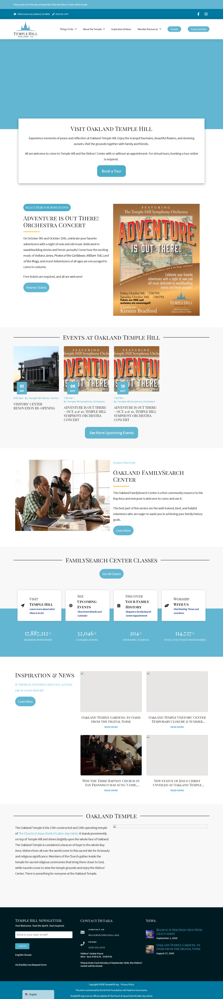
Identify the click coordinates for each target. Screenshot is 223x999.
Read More (111, 726)
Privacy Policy (127, 984)
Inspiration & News (121, 29)
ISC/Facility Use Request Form (31, 964)
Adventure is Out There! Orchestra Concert (61, 221)
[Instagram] (206, 14)
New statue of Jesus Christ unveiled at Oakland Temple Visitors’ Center (177, 785)
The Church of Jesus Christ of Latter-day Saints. (48, 833)
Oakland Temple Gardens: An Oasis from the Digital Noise (111, 719)
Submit (22, 946)
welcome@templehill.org (103, 935)
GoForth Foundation (112, 990)
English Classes (23, 954)
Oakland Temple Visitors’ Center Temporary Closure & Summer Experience (177, 721)
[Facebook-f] (198, 14)
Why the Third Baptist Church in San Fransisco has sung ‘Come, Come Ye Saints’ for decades (111, 785)
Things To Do (66, 29)
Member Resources (148, 29)
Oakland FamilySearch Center (148, 475)
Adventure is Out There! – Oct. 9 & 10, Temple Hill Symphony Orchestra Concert (85, 413)
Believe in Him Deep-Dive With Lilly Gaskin (179, 932)
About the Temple (92, 29)
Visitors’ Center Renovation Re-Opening (34, 406)
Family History (124, 463)
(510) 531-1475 (62, 14)
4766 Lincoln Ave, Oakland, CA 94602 (33, 14)
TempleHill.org (77, 995)
